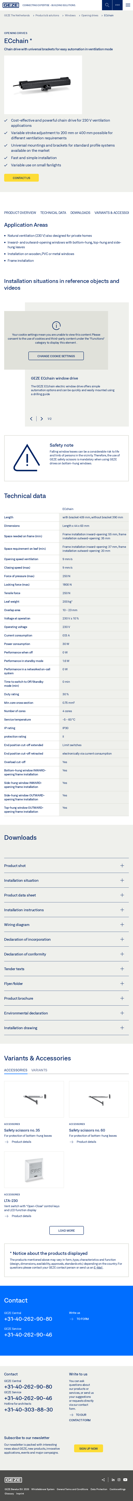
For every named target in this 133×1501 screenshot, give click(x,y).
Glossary (9, 1493)
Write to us (78, 1374)
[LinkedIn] (113, 1480)
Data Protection (99, 1489)
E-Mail (98, 1267)
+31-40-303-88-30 (28, 1409)
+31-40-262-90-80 (28, 1319)
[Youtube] (125, 1480)
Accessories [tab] (16, 1070)
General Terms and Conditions (72, 1489)
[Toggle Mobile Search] (107, 5)
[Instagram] (119, 1480)
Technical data (53, 213)
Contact (11, 1374)
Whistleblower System (42, 1489)
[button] (31, 418)
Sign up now (88, 1448)
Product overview (20, 213)
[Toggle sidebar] (117, 5)
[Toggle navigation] (128, 5)
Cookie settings (118, 1489)
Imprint (20, 1493)
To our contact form (80, 1417)
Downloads (80, 213)
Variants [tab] (39, 1070)
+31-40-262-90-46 (28, 1334)
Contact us (21, 178)
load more (66, 1230)
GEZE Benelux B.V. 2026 (17, 1489)
